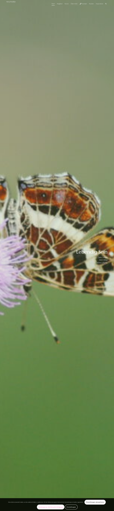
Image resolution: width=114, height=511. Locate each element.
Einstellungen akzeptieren (95, 502)
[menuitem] (53, 4)
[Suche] (105, 4)
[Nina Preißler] (13, 4)
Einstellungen (71, 507)
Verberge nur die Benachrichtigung (51, 507)
